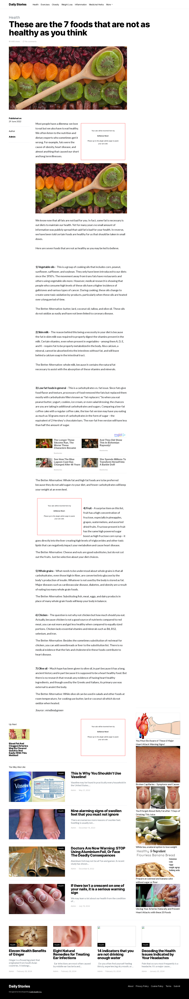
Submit (177, 986)
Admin (12, 136)
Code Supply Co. (35, 992)
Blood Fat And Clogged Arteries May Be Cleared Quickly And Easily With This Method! (18, 749)
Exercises (45, 4)
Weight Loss (66, 4)
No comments (30, 41)
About (130, 986)
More (108, 4)
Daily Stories (18, 4)
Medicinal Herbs (96, 4)
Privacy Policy (142, 986)
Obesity (55, 4)
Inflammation (81, 4)
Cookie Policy (157, 986)
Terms (168, 986)
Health (36, 4)
